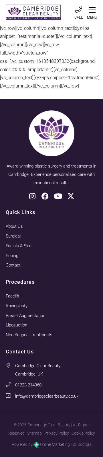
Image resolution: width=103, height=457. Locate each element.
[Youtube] (58, 196)
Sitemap (34, 433)
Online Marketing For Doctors (66, 444)
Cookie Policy (83, 433)
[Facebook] (45, 196)
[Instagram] (32, 196)
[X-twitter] (70, 196)
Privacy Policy (56, 433)
